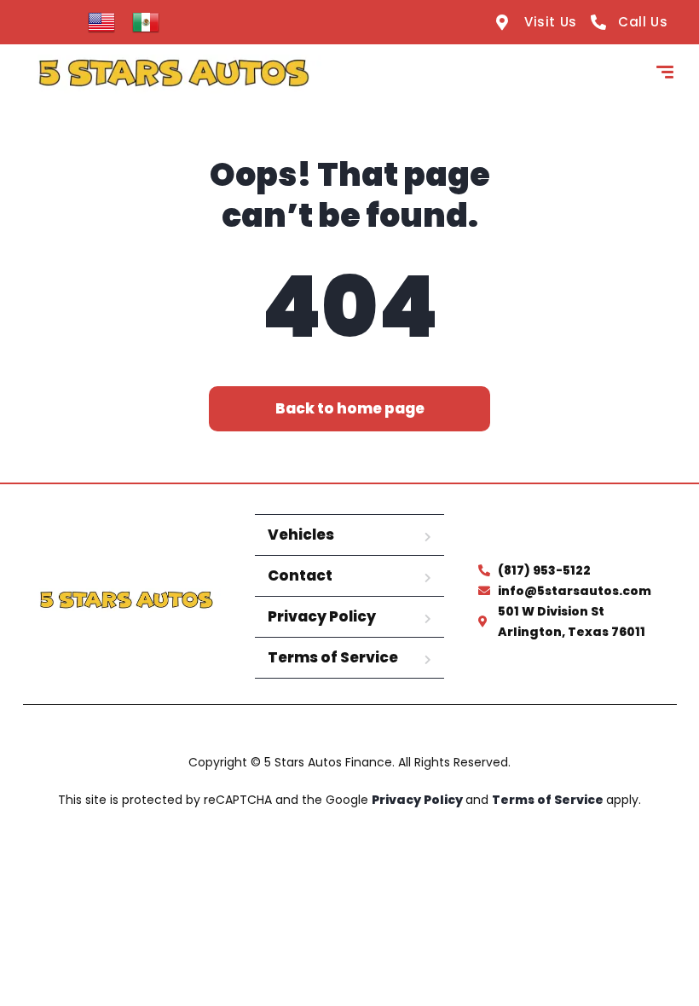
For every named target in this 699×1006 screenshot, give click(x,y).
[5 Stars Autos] (173, 74)
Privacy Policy (322, 616)
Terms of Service (333, 657)
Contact (300, 575)
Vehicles (301, 534)
